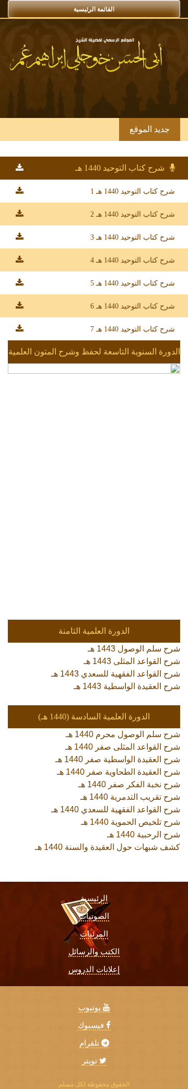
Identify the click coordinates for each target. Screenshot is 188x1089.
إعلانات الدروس (94, 969)
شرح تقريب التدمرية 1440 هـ (130, 796)
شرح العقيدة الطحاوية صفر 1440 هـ (118, 771)
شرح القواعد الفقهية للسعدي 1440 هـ (115, 809)
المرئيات (94, 934)
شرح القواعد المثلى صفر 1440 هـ (122, 746)
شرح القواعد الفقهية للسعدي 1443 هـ (115, 673)
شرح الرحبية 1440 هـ (143, 834)
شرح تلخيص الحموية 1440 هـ (130, 822)
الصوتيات (94, 916)
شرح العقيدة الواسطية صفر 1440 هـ (117, 759)
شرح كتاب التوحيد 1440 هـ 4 (132, 260)
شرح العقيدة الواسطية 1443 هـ (127, 686)
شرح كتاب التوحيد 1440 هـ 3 (132, 237)
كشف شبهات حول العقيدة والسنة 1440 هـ (107, 847)
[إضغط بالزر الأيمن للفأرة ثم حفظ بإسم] (20, 167)
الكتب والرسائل (94, 952)
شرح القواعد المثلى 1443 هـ (132, 661)
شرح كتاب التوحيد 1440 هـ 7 (132, 329)
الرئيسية (94, 898)
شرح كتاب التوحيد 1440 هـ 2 (132, 214)
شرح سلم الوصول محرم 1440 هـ (123, 734)
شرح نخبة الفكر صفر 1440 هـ (129, 784)
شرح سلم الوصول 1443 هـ (134, 648)
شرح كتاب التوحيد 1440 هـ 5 (132, 283)
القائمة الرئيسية (94, 9)
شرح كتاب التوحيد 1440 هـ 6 (132, 306)
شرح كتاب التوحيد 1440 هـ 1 (132, 191)
